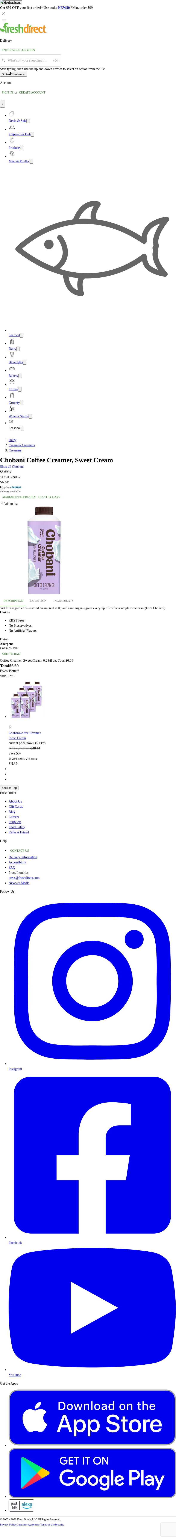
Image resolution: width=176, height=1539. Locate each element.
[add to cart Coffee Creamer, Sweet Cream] (11, 722)
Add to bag (11, 654)
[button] (29, 727)
